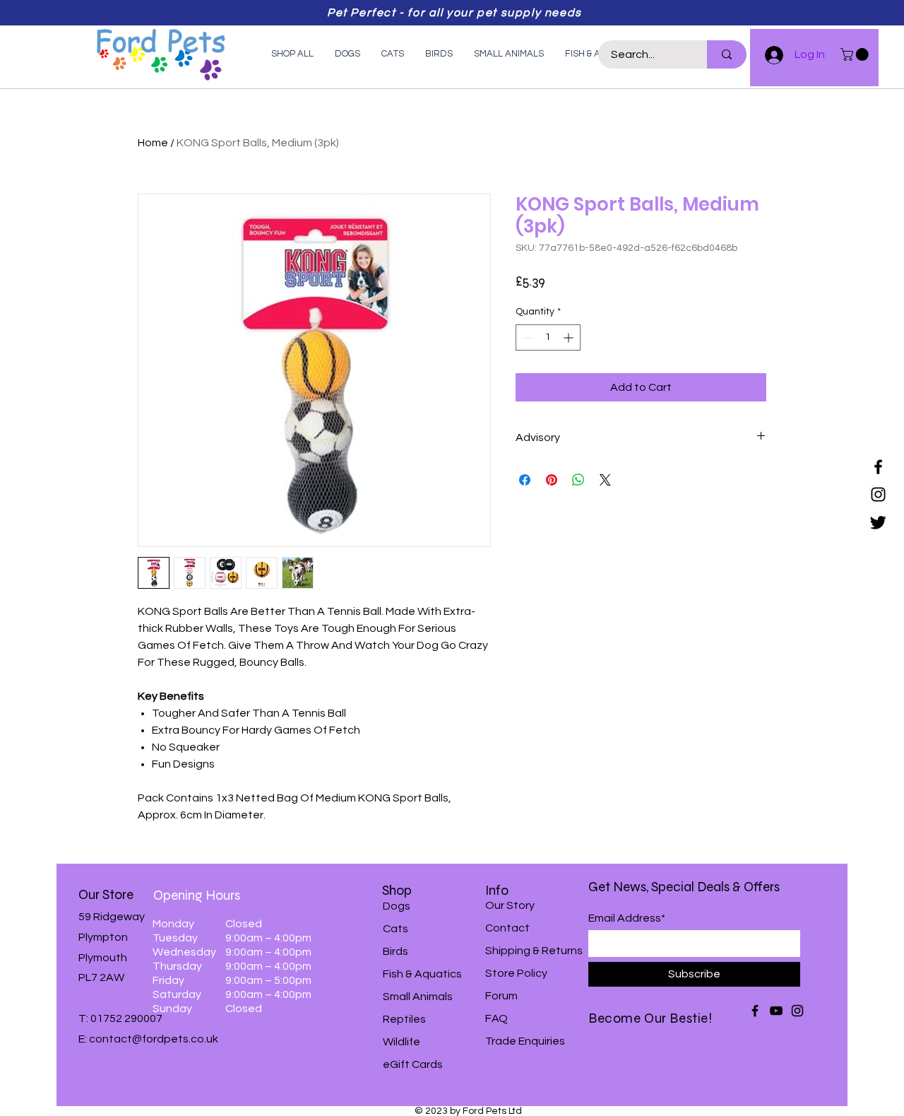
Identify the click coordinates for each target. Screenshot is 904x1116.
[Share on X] (605, 479)
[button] (856, 54)
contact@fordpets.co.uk (153, 1039)
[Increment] (569, 337)
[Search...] (727, 54)
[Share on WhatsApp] (578, 479)
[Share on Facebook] (524, 479)
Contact (507, 928)
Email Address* (626, 918)
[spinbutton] (548, 337)
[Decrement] (526, 337)
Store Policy (516, 973)
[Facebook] (878, 466)
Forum (501, 996)
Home (153, 142)
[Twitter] (878, 521)
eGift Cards (413, 1064)
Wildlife (401, 1041)
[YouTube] (776, 1010)
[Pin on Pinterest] (551, 479)
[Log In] (767, 55)
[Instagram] (878, 494)
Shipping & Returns (534, 950)
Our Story (510, 905)
